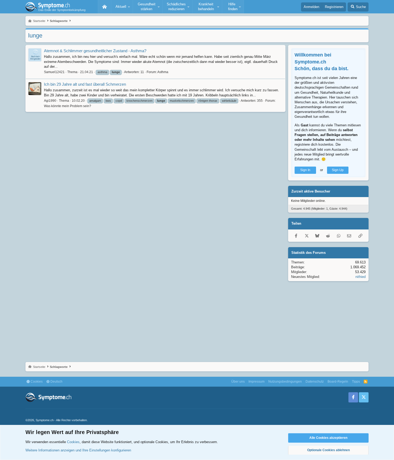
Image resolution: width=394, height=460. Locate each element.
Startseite (104, 6)
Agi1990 (50, 101)
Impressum (256, 381)
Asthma (162, 72)
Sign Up (338, 170)
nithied (360, 277)
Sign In (305, 170)
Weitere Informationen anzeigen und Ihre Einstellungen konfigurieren (78, 450)
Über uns (238, 381)
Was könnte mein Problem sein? (67, 106)
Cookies (36, 381)
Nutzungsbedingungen (285, 381)
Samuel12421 (54, 72)
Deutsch (56, 381)
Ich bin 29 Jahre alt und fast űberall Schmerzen (85, 84)
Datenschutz (315, 381)
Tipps (356, 381)
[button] (122, 6)
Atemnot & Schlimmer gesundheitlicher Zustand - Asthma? (95, 50)
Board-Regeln (338, 381)
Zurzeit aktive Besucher (310, 191)
